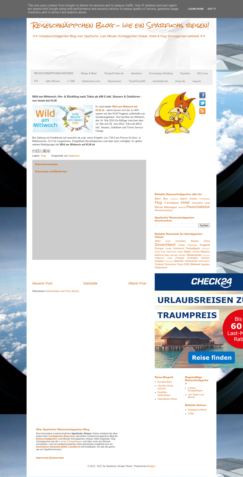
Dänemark (192, 245)
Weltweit (195, 264)
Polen (170, 258)
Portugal (179, 258)
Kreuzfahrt (197, 203)
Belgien (195, 241)
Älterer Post (137, 283)
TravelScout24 (137, 81)
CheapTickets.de (114, 73)
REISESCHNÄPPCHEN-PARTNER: (54, 73)
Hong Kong (160, 252)
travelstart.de (160, 81)
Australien (180, 241)
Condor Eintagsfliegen (195, 389)
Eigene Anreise (188, 198)
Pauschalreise (198, 207)
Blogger (151, 466)
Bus (165, 198)
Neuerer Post (42, 283)
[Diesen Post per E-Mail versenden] (34, 151)
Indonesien (171, 252)
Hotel (185, 202)
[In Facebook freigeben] (45, 151)
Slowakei (169, 261)
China (207, 241)
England (205, 244)
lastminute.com (91, 81)
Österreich (161, 267)
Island (180, 252)
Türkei (180, 264)
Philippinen (159, 258)
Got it (211, 8)
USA (186, 264)
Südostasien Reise (167, 399)
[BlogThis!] (37, 151)
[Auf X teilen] (41, 151)
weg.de (197, 81)
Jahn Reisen (53, 81)
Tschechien (170, 264)
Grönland (206, 249)
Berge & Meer (89, 73)
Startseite (90, 283)
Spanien (179, 260)
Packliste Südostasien (164, 393)
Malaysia (205, 251)
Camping (174, 199)
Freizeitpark (171, 202)
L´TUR (71, 81)
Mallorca (159, 255)
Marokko (174, 255)
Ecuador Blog (165, 382)
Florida (168, 248)
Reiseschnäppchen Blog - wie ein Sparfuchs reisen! (120, 25)
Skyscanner (114, 81)
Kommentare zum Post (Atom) (62, 291)
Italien (187, 251)
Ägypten (205, 264)
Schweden (192, 258)
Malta (166, 255)
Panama (206, 255)
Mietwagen (170, 207)
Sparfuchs (74, 155)
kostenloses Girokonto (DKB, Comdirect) (58, 446)
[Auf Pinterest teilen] (48, 151)
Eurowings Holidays (161, 73)
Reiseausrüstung (163, 210)
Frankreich (178, 248)
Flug (43, 155)
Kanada (196, 252)
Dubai (181, 245)
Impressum (42, 458)
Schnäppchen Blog (58, 436)
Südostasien (204, 261)
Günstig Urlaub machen (165, 387)
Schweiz (205, 258)
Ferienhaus (204, 199)
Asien (168, 241)
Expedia (185, 73)
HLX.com (202, 73)
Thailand (159, 264)
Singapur (159, 261)
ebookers (136, 73)
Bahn (158, 198)
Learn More (196, 8)
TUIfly (191, 413)
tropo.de (180, 81)
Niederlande (194, 254)
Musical (181, 207)
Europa (159, 248)
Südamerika (191, 261)
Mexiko (182, 255)
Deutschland (165, 245)
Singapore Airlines (197, 409)
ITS (36, 81)
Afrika (158, 241)
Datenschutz (57, 458)
